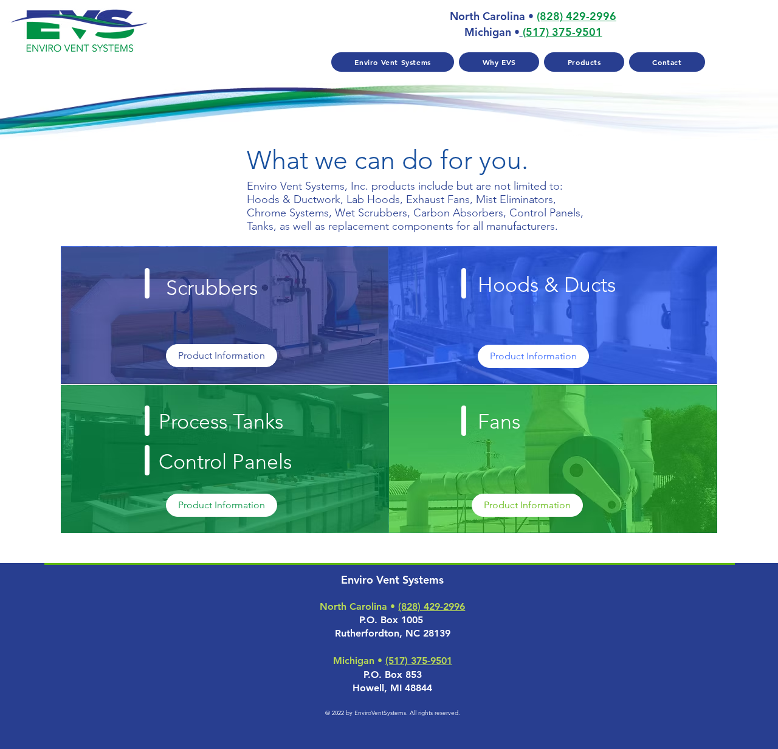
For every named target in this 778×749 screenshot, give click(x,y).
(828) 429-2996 (576, 16)
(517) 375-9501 (418, 660)
